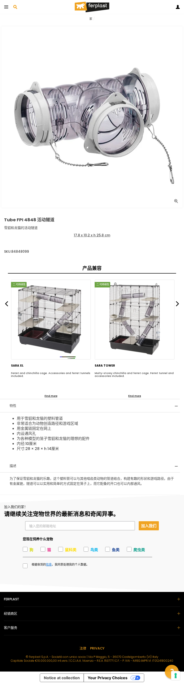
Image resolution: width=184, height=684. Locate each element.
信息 (49, 564)
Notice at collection (62, 677)
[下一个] (177, 303)
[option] (92, 117)
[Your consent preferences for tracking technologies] (175, 675)
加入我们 (148, 525)
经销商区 (10, 613)
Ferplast (11, 599)
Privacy (97, 648)
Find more (51, 396)
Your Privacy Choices (107, 677)
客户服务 (10, 627)
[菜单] (6, 7)
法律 (83, 648)
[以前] (7, 303)
